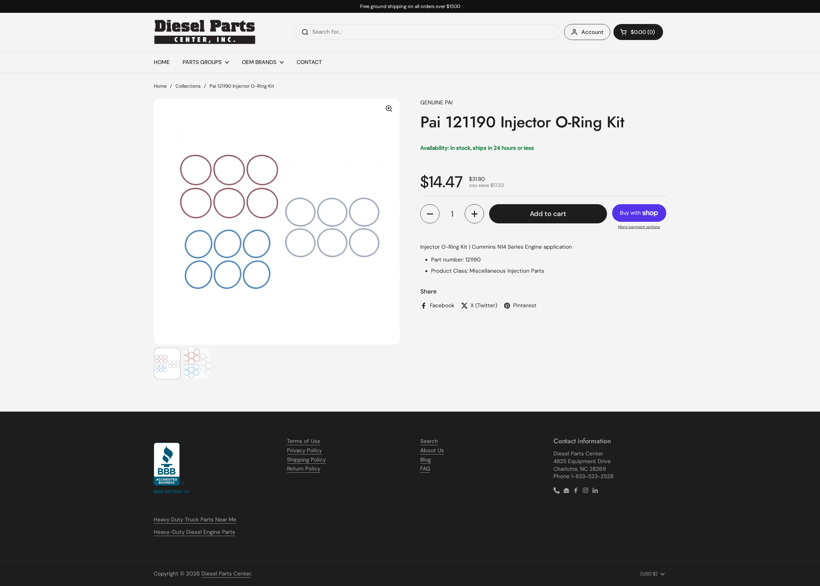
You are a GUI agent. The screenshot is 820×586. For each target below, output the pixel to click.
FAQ (425, 468)
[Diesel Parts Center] (205, 32)
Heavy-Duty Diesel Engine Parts (194, 531)
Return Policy (303, 468)
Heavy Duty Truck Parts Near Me (195, 519)
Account (592, 32)
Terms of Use (303, 441)
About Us (432, 450)
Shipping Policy (306, 459)
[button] (638, 32)
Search (429, 441)
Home (160, 86)
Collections (188, 86)
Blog (425, 459)
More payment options (639, 226)
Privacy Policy (304, 450)
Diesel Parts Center (226, 573)
